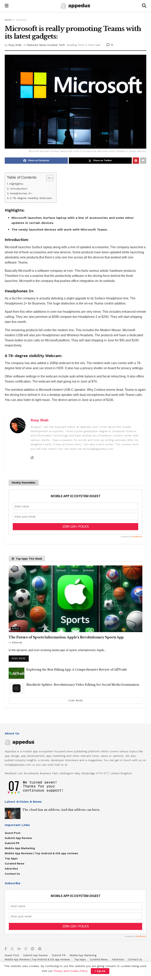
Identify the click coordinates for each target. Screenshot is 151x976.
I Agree (100, 971)
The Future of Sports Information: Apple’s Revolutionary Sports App (66, 637)
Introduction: (19, 188)
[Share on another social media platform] (143, 160)
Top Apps (11, 858)
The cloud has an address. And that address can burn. (61, 810)
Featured (21, 19)
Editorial (17, 642)
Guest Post (12, 832)
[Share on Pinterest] (136, 160)
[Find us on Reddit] (32, 949)
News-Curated (48, 45)
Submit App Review (18, 838)
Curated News (14, 863)
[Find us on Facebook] (6, 949)
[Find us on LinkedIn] (19, 949)
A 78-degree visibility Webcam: (31, 198)
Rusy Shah (15, 45)
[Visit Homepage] (75, 6)
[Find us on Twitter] (12, 949)
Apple (15, 628)
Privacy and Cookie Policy (70, 970)
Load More (75, 700)
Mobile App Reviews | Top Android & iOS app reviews (41, 853)
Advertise (11, 868)
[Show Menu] (6, 6)
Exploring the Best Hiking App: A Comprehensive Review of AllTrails (76, 669)
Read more (20, 657)
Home (8, 19)
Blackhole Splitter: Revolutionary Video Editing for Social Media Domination (82, 684)
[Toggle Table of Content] (47, 178)
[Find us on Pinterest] (39, 949)
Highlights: (16, 183)
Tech (62, 45)
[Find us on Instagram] (25, 949)
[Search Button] (144, 6)
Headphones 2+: (21, 193)
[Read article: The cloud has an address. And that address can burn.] (12, 813)
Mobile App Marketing (20, 848)
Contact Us (12, 873)
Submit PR (12, 843)
